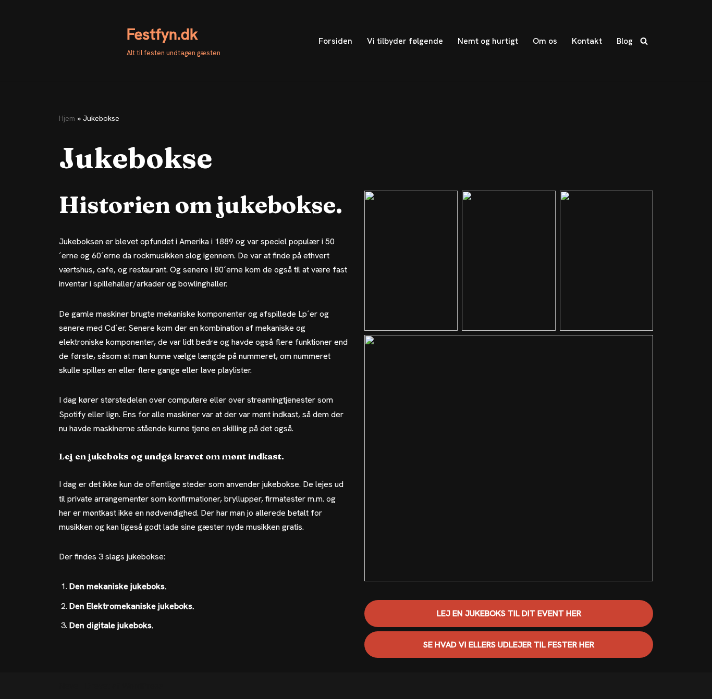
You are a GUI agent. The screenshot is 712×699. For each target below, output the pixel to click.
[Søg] (644, 41)
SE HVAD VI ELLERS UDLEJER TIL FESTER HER (508, 644)
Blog (625, 40)
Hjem (67, 118)
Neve (68, 685)
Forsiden (335, 40)
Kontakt (587, 40)
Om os (545, 40)
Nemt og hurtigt (488, 40)
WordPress (142, 685)
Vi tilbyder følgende (405, 40)
